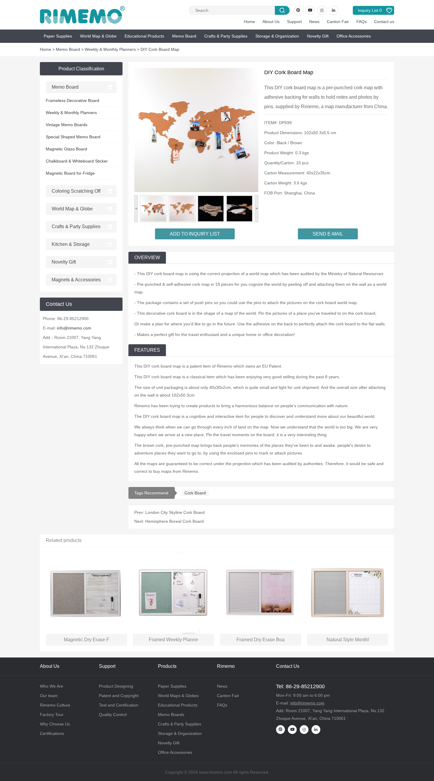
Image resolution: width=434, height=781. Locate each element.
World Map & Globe (98, 36)
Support (294, 21)
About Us (271, 21)
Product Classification (81, 68)
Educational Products (144, 36)
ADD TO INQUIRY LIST (195, 233)
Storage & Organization (277, 36)
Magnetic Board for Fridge (70, 173)
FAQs (361, 21)
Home (249, 21)
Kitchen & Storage (71, 244)
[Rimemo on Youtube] (310, 10)
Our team (49, 695)
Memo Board (184, 36)
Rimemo (226, 666)
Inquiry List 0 (370, 10)
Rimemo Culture (55, 705)
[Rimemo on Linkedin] (333, 10)
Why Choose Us (55, 724)
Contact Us (287, 666)
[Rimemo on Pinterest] (298, 10)
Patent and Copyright (118, 695)
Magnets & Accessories (76, 279)
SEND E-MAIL (328, 233)
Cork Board (195, 493)
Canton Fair (338, 21)
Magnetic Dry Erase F (86, 639)
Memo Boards (171, 714)
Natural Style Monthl (348, 639)
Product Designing (116, 686)
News (314, 21)
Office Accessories (354, 36)
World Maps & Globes (178, 695)
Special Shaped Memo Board (73, 136)
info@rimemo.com (74, 328)
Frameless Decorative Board (72, 100)
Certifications (52, 733)
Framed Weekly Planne (173, 639)
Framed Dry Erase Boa (260, 639)
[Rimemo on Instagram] (321, 10)
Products (167, 666)
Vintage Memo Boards (66, 124)
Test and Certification (118, 705)
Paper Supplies (58, 36)
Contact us (384, 21)
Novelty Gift (318, 36)
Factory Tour (51, 714)
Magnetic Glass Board (66, 149)
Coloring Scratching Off (76, 191)
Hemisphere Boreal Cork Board (174, 521)
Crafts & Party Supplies (225, 36)
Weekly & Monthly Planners (110, 49)
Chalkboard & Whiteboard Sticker (77, 161)
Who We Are (51, 686)
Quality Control (113, 714)
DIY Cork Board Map (160, 49)
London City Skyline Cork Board (175, 512)
